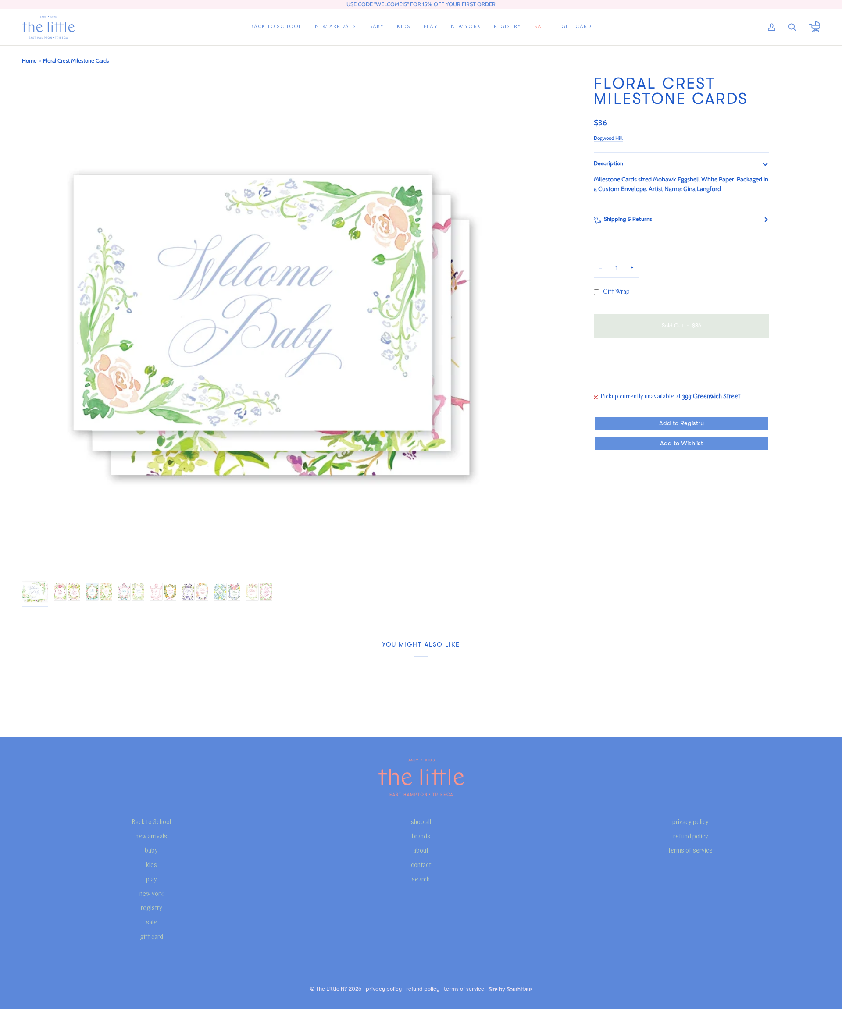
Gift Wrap (616, 292)
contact (421, 865)
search (421, 880)
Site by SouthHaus (510, 989)
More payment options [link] (624, 378)
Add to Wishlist (681, 443)
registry (151, 908)
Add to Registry (681, 423)
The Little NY (331, 989)
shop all (421, 822)
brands (421, 837)
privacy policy (690, 822)
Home (29, 60)
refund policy (690, 837)
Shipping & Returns (628, 219)
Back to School (151, 822)
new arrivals (151, 837)
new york (151, 894)
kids (151, 865)
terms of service (690, 851)
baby (151, 851)
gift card (151, 937)
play (151, 880)
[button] (377, 27)
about (420, 851)
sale (151, 923)
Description (608, 163)
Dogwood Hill (608, 138)
